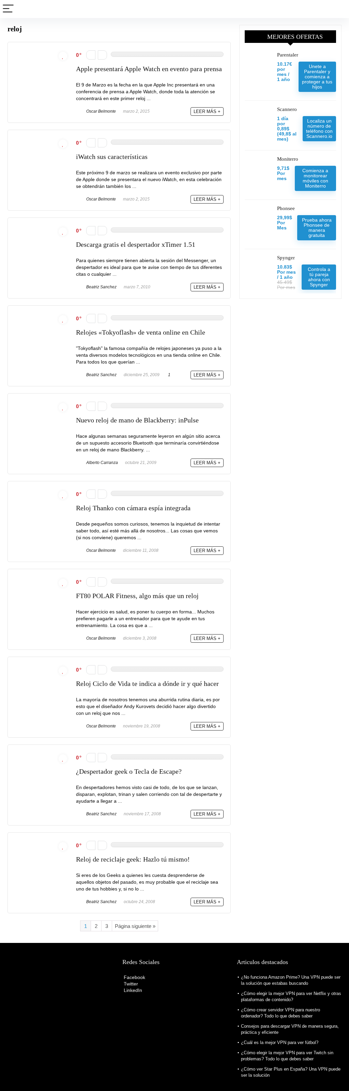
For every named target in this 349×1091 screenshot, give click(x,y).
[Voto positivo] (102, 55)
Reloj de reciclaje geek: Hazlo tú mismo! (133, 859)
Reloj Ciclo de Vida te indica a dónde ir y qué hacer (147, 683)
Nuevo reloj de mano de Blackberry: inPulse (137, 420)
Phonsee (286, 208)
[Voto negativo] (90, 55)
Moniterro (287, 159)
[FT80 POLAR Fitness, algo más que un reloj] (42, 579)
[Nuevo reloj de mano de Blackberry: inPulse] (42, 403)
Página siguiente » (135, 926)
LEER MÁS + (207, 111)
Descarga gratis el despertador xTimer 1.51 (135, 244)
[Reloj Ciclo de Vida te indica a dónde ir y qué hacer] (42, 667)
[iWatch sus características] (42, 140)
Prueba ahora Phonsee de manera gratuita (317, 227)
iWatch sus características (112, 156)
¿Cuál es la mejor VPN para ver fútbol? (279, 1042)
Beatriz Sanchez (101, 287)
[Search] (338, 9)
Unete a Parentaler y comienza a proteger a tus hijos (317, 77)
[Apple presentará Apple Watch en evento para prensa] (42, 52)
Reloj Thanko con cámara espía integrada (133, 508)
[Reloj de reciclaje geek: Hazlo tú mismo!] (42, 842)
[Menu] (8, 9)
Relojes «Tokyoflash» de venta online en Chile (140, 332)
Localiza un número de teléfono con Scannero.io (319, 128)
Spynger (286, 257)
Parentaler (287, 55)
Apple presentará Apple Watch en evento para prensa (149, 69)
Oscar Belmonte (100, 111)
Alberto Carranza (101, 462)
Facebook (133, 977)
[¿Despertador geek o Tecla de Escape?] (42, 754)
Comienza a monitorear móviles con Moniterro (315, 178)
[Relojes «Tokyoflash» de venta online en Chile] (42, 315)
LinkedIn (132, 990)
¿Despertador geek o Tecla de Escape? (129, 771)
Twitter (130, 983)
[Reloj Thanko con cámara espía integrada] (42, 491)
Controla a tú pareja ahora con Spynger (319, 277)
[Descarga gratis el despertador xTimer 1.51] (42, 227)
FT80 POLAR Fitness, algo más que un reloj (137, 595)
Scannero (287, 109)
